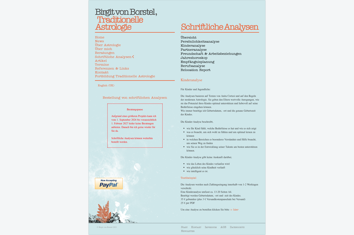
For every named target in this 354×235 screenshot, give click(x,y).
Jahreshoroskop (194, 58)
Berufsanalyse (193, 66)
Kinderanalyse (193, 46)
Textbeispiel (188, 177)
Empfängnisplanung (197, 62)
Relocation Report (195, 70)
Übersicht (188, 37)
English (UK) (106, 85)
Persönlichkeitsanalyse (200, 41)
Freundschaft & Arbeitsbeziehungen (211, 54)
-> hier (234, 209)
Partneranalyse (194, 50)
